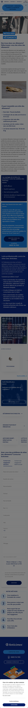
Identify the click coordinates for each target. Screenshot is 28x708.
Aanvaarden (14, 704)
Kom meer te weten (6, 695)
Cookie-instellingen (14, 701)
